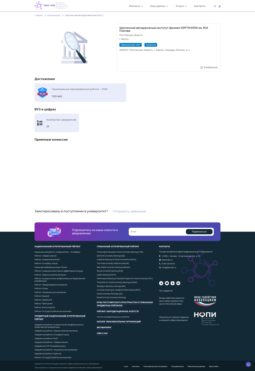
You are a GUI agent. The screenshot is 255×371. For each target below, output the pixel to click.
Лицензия (151, 44)
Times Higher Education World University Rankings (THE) (120, 252)
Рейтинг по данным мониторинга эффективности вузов (59, 271)
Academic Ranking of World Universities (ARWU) (116, 259)
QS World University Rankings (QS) (111, 256)
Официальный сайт (130, 44)
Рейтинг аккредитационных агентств (118, 311)
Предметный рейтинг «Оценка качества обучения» (56, 331)
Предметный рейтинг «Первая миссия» (51, 342)
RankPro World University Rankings (111, 297)
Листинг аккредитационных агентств (113, 317)
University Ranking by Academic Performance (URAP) (119, 290)
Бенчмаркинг (104, 327)
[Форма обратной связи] (248, 364)
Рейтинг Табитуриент (44, 304)
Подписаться (199, 231)
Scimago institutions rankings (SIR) (111, 286)
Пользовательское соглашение (155, 366)
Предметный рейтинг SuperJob (48, 354)
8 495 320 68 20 (168, 264)
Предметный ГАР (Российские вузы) (50, 346)
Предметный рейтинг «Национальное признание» (56, 350)
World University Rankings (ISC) (110, 294)
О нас (126, 366)
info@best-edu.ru (169, 267)
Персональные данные (196, 366)
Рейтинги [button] (135, 6)
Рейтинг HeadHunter (43, 300)
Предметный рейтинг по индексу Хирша (52, 335)
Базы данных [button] (158, 6)
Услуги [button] (180, 6)
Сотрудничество (177, 366)
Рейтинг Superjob (42, 296)
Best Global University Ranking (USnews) (113, 267)
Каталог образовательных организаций (119, 321)
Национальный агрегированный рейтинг (57, 246)
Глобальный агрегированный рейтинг (118, 246)
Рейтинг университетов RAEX (47, 259)
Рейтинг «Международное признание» (51, 285)
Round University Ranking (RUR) (110, 271)
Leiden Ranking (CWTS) (106, 275)
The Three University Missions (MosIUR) (113, 263)
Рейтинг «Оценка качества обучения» (51, 275)
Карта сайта (213, 366)
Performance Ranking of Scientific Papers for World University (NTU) (125, 278)
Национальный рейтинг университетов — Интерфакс (57, 252)
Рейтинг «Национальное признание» (50, 292)
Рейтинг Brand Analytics (45, 307)
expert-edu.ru (167, 260)
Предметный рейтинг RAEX (46, 338)
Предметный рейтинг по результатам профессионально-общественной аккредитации (59, 326)
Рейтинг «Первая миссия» (46, 256)
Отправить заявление (129, 211)
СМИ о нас (102, 333)
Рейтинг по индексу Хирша (46, 263)
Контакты (199, 6)
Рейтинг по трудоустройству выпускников (53, 311)
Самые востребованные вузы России (51, 267)
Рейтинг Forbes (41, 288)
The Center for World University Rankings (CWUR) (117, 282)
